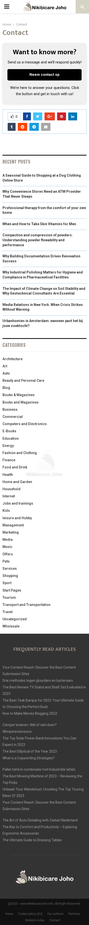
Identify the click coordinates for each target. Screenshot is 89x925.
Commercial (12, 417)
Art (4, 366)
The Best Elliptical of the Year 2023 (29, 751)
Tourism (9, 597)
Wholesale (11, 626)
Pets (6, 561)
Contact (54, 920)
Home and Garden (17, 482)
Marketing (10, 532)
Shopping (10, 576)
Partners (74, 914)
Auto (6, 373)
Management (13, 525)
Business (10, 409)
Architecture (12, 359)
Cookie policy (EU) (30, 914)
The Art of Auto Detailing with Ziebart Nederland (40, 820)
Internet (8, 496)
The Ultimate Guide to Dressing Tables (32, 840)
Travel (7, 612)
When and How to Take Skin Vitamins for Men (39, 224)
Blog (6, 388)
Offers (7, 554)
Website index (34, 920)
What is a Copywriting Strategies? (28, 758)
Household (11, 489)
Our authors (55, 914)
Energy (8, 446)
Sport (6, 583)
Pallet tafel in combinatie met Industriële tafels (38, 769)
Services (9, 569)
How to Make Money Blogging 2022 (29, 713)
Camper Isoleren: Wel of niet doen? (29, 725)
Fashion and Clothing (19, 453)
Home (9, 914)
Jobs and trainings (17, 503)
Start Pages (11, 590)
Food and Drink (14, 467)
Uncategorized (14, 619)
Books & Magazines (18, 395)
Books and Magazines (20, 402)
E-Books (9, 431)
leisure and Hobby (17, 518)
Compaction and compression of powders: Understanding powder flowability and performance (37, 240)
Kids (6, 511)
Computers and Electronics (24, 424)
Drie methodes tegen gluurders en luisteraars (37, 680)
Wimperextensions (17, 732)
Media (7, 540)
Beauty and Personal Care (23, 380)
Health (7, 475)
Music (7, 547)
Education (10, 438)
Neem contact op (44, 74)
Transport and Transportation (26, 605)
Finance (8, 460)
